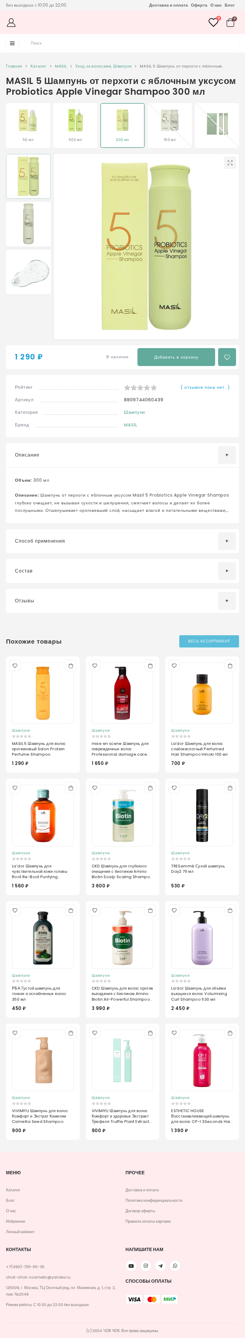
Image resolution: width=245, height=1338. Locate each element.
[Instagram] (145, 1265)
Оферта (199, 5)
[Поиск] (231, 42)
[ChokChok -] (120, 22)
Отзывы (24, 600)
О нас (216, 5)
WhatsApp (175, 1265)
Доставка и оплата (168, 5)
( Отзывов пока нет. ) (205, 387)
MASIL (130, 425)
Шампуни (134, 412)
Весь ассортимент (209, 641)
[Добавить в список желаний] (227, 357)
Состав (24, 570)
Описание (27, 454)
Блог (230, 5)
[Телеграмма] (160, 1265)
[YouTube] (131, 1265)
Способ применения (40, 541)
